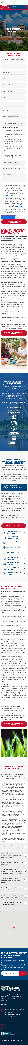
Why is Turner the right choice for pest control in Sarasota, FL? (12, 896)
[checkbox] (13, 143)
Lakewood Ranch (15, 393)
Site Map (19, 1040)
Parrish (24, 395)
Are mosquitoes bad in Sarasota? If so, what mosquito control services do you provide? (12, 871)
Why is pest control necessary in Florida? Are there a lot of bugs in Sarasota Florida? (12, 776)
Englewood (5, 393)
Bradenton (20, 392)
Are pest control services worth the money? (11, 889)
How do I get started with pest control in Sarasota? (11, 903)
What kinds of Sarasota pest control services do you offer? (11, 847)
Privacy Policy (9, 195)
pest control (13, 819)
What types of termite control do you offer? (12, 863)
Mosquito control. (6, 292)
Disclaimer (4, 1040)
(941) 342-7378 (14, 404)
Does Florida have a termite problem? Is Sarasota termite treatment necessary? (11, 855)
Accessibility (12, 1040)
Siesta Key (14, 398)
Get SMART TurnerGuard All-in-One (13, 525)
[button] (14, 776)
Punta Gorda (16, 397)
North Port (8, 395)
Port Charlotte (7, 397)
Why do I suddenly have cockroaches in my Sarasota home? (11, 881)
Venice (20, 398)
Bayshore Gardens (10, 392)
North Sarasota (16, 395)
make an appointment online (13, 840)
